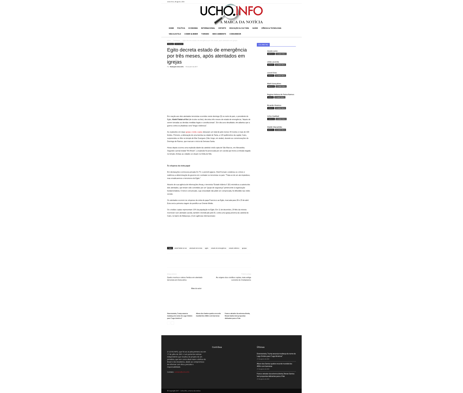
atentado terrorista (195, 248)
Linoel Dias (272, 73)
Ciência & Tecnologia (271, 28)
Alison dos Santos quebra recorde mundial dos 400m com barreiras (274, 365)
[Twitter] (290, 1)
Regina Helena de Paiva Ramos (280, 94)
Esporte (222, 28)
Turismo (205, 34)
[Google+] (286, 1)
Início (169, 40)
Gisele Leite (272, 51)
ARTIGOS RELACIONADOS (178, 288)
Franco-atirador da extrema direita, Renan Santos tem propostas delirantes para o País (237, 316)
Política (181, 28)
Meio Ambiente (219, 34)
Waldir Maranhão (274, 127)
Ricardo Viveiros (274, 105)
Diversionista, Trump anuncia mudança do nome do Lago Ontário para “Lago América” (179, 316)
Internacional (208, 28)
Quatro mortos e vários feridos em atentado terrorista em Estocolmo (184, 278)
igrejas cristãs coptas (194, 132)
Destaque (176, 40)
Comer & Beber (191, 34)
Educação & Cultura (239, 28)
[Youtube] (294, 1)
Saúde (255, 28)
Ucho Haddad (273, 116)
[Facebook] (282, 1)
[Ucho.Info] (231, 14)
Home (171, 28)
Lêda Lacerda (273, 62)
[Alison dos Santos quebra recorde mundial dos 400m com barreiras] (209, 302)
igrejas (244, 248)
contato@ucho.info (181, 372)
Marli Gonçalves (274, 83)
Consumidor (235, 34)
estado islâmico (234, 248)
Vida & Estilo (175, 34)
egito (206, 248)
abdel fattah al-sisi (180, 248)
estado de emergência (218, 248)
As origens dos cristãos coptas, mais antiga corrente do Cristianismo (233, 278)
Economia (193, 28)
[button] (293, 28)
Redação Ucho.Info (177, 67)
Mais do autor (196, 288)
